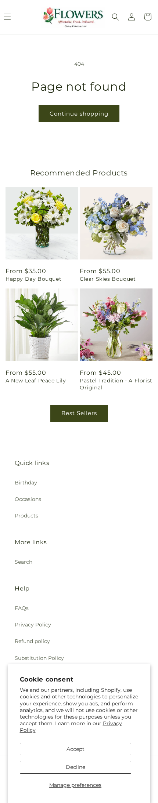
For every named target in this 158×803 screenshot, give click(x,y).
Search (23, 562)
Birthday (26, 482)
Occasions (28, 499)
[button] (115, 17)
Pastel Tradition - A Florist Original (116, 383)
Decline (75, 767)
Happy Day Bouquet (33, 279)
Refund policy (32, 641)
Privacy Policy (33, 624)
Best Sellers (79, 413)
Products (26, 515)
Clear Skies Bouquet (108, 279)
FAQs (22, 608)
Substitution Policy (39, 658)
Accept (76, 749)
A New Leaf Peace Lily (36, 380)
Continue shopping (79, 113)
